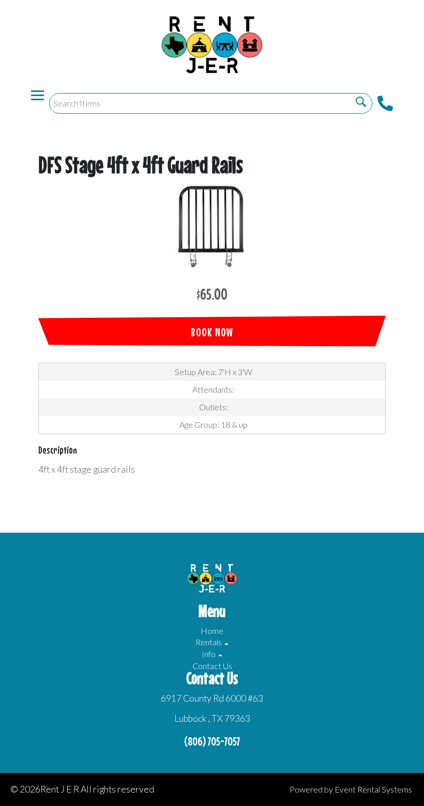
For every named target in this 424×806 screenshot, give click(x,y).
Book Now (212, 332)
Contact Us (212, 666)
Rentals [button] (209, 642)
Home (212, 631)
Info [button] (209, 654)
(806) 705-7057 (212, 741)
